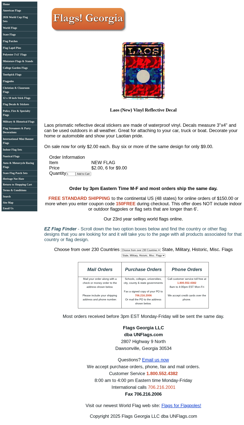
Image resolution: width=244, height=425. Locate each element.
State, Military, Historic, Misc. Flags (197, 249)
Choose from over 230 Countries (87, 249)
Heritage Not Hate (13, 178)
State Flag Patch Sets (15, 173)
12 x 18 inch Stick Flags (16, 98)
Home (6, 4)
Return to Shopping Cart (17, 184)
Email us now (155, 359)
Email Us (8, 208)
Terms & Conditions (14, 190)
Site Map (8, 202)
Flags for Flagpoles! (181, 405)
